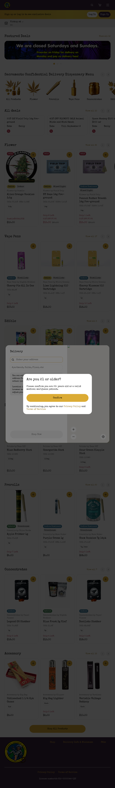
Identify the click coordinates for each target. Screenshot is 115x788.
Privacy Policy (72, 406)
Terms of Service (36, 409)
